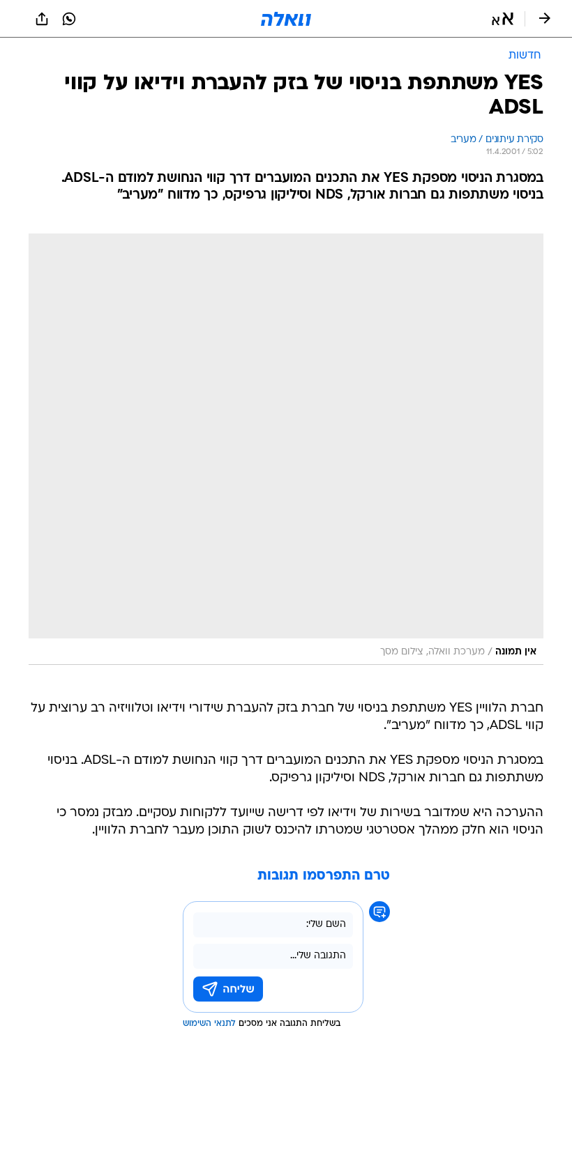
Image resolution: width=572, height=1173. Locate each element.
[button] (502, 19)
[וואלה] (286, 19)
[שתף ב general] (42, 18)
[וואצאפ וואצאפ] (69, 19)
